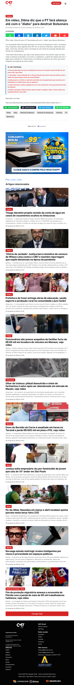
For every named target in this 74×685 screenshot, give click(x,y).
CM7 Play (41, 629)
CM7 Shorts (56, 3)
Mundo (9, 548)
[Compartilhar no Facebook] (19, 35)
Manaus (9, 424)
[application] (37, 103)
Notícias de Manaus (27, 113)
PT (66, 113)
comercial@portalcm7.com (46, 652)
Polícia (9, 336)
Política (9, 16)
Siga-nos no (32, 126)
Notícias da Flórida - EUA (15, 589)
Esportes (8, 669)
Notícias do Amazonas (45, 113)
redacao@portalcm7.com (45, 650)
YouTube (40, 639)
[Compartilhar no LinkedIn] (37, 35)
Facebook (41, 634)
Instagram (41, 641)
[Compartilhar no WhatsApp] (10, 35)
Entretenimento (10, 664)
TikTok (40, 644)
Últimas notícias (42, 626)
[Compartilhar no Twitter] (46, 35)
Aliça (15, 113)
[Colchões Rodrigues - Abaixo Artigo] (37, 153)
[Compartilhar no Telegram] (28, 35)
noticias (59, 113)
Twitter (40, 637)
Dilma (9, 113)
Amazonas (10, 380)
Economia (8, 667)
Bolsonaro (10, 117)
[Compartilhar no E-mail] (55, 35)
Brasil (9, 465)
